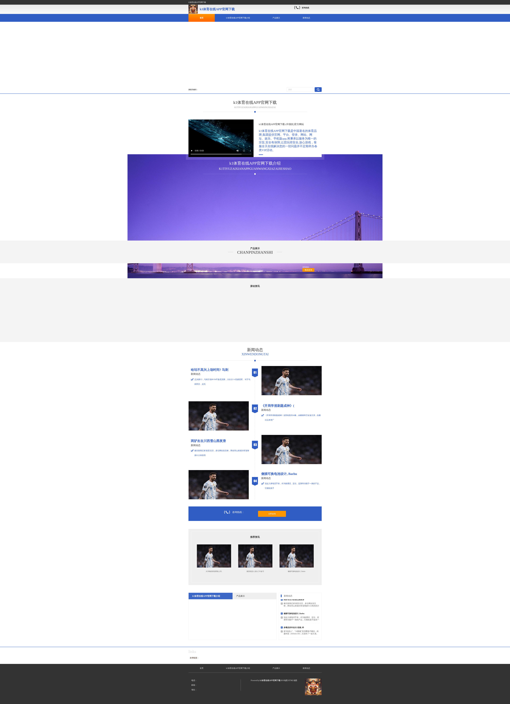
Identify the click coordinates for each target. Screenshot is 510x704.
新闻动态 (306, 18)
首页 (201, 18)
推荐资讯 (255, 537)
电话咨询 (308, 270)
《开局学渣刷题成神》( (296, 571)
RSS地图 (284, 680)
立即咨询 (272, 514)
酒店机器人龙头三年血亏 (213, 571)
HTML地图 (292, 680)
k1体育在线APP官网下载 (255, 102)
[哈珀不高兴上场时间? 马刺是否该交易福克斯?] (291, 395)
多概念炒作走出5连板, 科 (294, 614)
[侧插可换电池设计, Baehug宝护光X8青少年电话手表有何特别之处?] (218, 499)
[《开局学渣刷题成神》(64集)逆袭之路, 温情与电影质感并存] (218, 430)
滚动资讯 (255, 286)
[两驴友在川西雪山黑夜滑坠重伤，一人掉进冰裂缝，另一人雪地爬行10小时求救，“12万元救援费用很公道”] (291, 464)
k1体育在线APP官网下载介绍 (238, 18)
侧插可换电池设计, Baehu (255, 571)
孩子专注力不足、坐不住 (294, 627)
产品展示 (276, 18)
